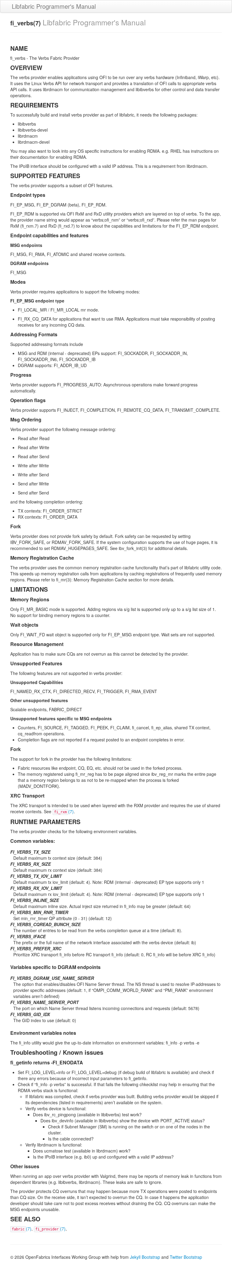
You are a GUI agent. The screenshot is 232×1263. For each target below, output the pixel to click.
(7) (64, 811)
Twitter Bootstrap (186, 1257)
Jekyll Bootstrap (145, 1257)
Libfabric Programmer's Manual (54, 6)
